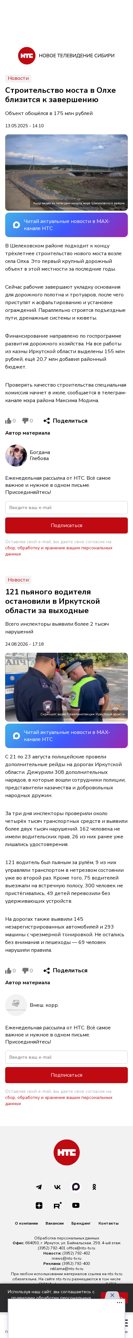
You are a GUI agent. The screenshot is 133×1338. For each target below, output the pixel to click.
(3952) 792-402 (76, 1253)
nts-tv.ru (114, 1273)
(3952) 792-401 (52, 1248)
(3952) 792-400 (76, 1263)
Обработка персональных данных (66, 1238)
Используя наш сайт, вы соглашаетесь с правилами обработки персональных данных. (51, 1298)
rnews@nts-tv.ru (66, 1258)
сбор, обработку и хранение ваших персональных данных (58, 551)
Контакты (108, 1223)
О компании (26, 1223)
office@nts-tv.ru (80, 1248)
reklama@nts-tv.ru (66, 1268)
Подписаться (66, 525)
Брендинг (81, 1223)
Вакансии (55, 1223)
